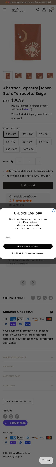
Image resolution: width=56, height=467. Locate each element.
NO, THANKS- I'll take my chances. (28, 253)
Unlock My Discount (28, 246)
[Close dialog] (53, 210)
